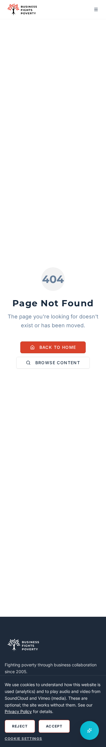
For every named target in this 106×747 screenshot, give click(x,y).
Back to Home (57, 347)
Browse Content (57, 362)
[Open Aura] (89, 730)
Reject (20, 726)
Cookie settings (23, 738)
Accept (54, 726)
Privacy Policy (18, 711)
